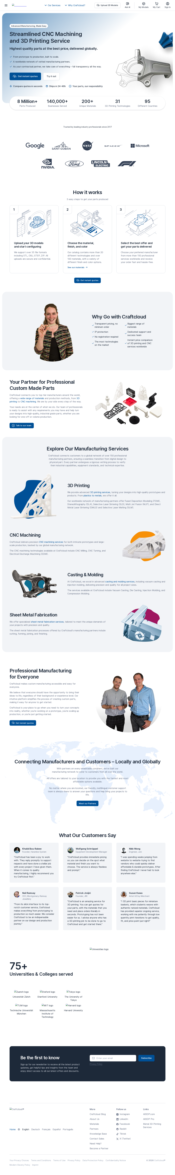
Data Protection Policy (93, 1160)
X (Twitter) (125, 1138)
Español (57, 1129)
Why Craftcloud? (76, 5)
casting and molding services (120, 581)
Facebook (125, 1124)
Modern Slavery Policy (20, 1165)
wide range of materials (32, 398)
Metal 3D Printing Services (152, 1126)
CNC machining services (51, 542)
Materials (94, 1124)
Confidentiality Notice (116, 1160)
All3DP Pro (148, 1119)
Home (13, 1129)
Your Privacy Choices (19, 1160)
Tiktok (123, 1133)
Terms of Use (59, 1160)
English (25, 1129)
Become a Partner (99, 1148)
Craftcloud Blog (98, 1114)
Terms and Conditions (41, 1160)
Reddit (123, 1128)
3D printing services (100, 492)
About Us (94, 1119)
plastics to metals (93, 495)
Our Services (54, 5)
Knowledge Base (98, 1133)
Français (46, 1129)
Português (68, 1129)
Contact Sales (97, 1138)
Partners (94, 1128)
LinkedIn (124, 1119)
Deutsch (35, 1129)
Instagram (125, 1114)
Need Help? (95, 1143)
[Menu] (6, 5)
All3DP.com (149, 1114)
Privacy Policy (96, 1064)
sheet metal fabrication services (47, 621)
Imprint (35, 1165)
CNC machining (28, 401)
